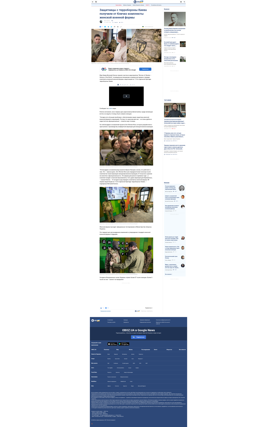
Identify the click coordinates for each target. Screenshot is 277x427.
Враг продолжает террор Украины (172, 138)
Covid (131, 381)
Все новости (182, 349)
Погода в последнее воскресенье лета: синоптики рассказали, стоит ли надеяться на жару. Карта (171, 58)
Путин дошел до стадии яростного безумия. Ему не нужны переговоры (171, 238)
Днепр (132, 354)
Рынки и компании (111, 376)
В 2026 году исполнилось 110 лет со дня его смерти (174, 35)
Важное (166, 9)
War (112, 20)
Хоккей (125, 358)
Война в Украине (127, 5)
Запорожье (124, 354)
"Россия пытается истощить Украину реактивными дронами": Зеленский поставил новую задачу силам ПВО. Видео (174, 121)
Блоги (155, 349)
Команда (126, 319)
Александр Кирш (168, 269)
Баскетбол (117, 358)
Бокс (133, 358)
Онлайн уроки (125, 363)
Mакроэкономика (124, 376)
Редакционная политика (105, 311)
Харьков (116, 354)
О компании (110, 319)
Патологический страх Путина (171, 257)
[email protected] (108, 416)
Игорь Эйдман (168, 260)
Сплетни (117, 386)
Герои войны (119, 5)
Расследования (145, 349)
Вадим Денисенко (168, 252)
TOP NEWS (167, 100)
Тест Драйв (109, 367)
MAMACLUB (123, 381)
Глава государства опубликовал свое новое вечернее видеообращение (174, 126)
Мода (132, 386)
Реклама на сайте (111, 322)
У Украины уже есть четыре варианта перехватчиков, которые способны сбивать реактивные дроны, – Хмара (174, 135)
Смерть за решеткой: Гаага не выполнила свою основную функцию (172, 197)
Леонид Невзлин (168, 242)
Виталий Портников (169, 201)
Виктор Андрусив (168, 191)
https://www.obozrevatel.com (139, 392)
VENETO (147, 5)
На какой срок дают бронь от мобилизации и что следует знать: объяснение (171, 44)
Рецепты (109, 372)
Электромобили (120, 367)
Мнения (166, 183)
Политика (106, 349)
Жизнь (131, 349)
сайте (110, 108)
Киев (108, 354)
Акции (129, 367)
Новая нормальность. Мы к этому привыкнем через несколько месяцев (172, 248)
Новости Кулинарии (128, 372)
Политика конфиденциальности (163, 319)
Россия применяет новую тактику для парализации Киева (170, 187)
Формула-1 (140, 358)
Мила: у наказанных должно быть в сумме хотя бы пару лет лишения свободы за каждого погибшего (172, 266)
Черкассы (141, 354)
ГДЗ (108, 363)
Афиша (109, 386)
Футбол (109, 358)
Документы (126, 322)
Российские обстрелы (156, 5)
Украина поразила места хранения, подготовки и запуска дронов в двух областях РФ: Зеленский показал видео (174, 147)
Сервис (137, 367)
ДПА (134, 363)
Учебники (116, 363)
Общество (169, 349)
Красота (125, 386)
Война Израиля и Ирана (138, 5)
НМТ (147, 363)
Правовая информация (145, 319)
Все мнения (168, 274)
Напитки (118, 372)
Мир (117, 349)
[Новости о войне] (137, 311)
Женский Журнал (142, 386)
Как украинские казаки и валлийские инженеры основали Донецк (172, 207)
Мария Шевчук (107, 20)
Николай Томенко (168, 211)
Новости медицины (111, 381)
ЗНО (140, 363)
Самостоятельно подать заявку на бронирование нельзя (170, 49)
